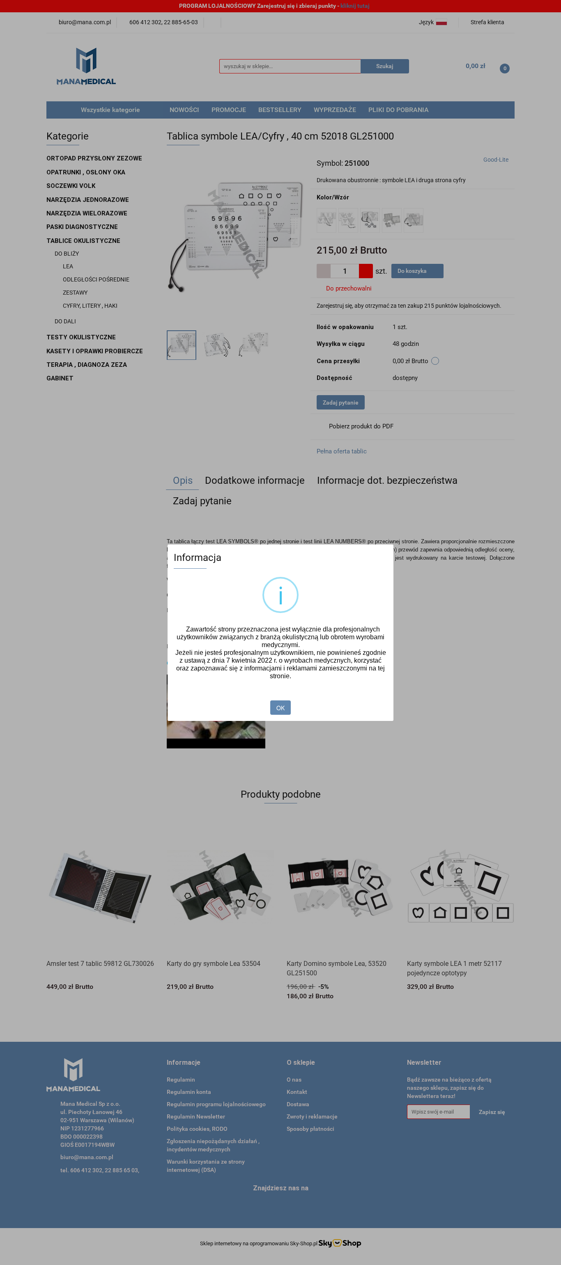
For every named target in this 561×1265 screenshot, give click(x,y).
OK (280, 708)
